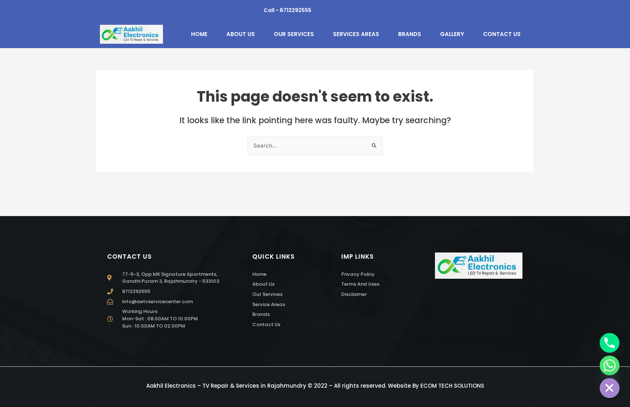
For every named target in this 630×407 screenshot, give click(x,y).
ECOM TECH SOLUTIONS (452, 386)
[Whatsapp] (609, 365)
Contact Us (502, 34)
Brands (409, 34)
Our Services (294, 34)
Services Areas (356, 34)
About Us (240, 34)
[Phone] (609, 343)
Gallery (452, 34)
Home (199, 34)
